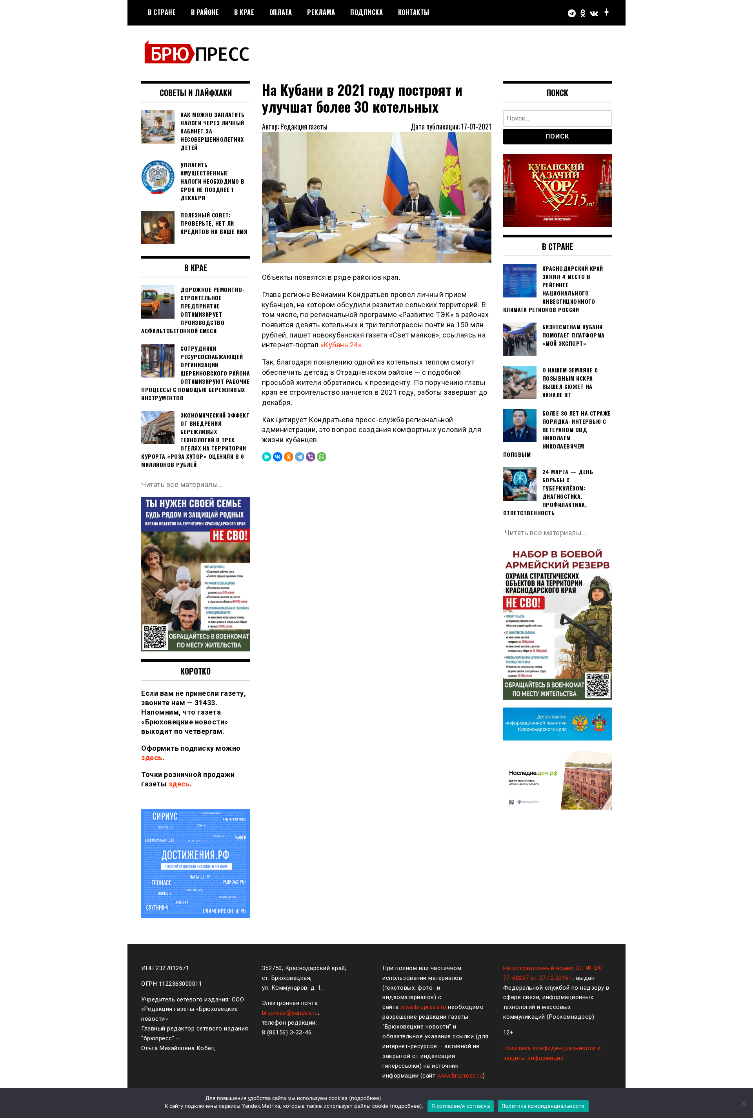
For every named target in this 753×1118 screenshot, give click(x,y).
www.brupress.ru (423, 1006)
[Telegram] (299, 456)
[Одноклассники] (288, 456)
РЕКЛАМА (321, 12)
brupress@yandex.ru (290, 1012)
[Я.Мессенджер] (266, 456)
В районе (205, 12)
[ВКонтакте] (277, 456)
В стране (162, 12)
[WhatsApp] (321, 456)
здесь (151, 757)
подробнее (365, 1098)
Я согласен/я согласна (460, 1106)
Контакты (413, 12)
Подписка (366, 12)
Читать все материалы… (182, 484)
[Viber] (310, 456)
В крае (244, 12)
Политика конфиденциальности (543, 1106)
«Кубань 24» (341, 345)
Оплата (280, 12)
